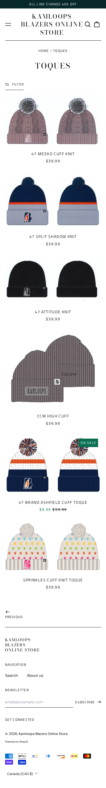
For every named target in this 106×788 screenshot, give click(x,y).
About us (35, 675)
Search (11, 675)
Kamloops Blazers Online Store (52, 24)
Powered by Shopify (16, 741)
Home (43, 50)
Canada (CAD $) (20, 774)
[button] (87, 24)
